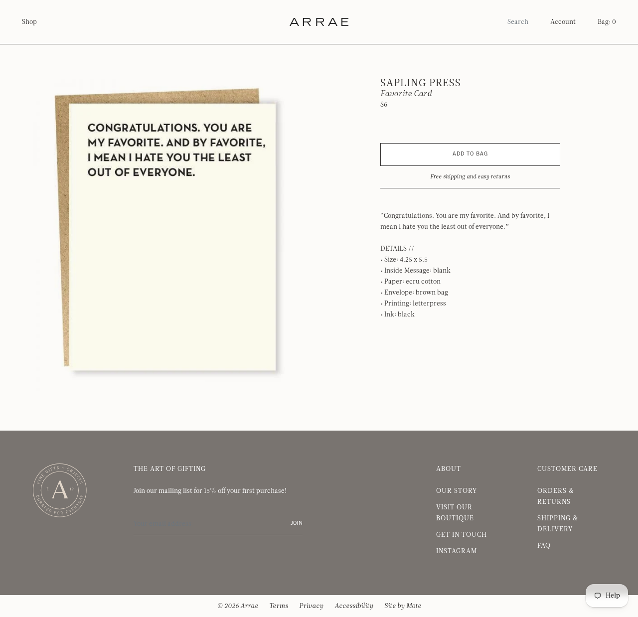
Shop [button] (29, 22)
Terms (278, 606)
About (448, 469)
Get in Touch (461, 535)
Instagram (456, 551)
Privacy (311, 606)
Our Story (456, 491)
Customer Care (567, 469)
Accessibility (353, 606)
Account (563, 22)
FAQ (544, 546)
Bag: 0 (607, 22)
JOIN (297, 523)
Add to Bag (470, 154)
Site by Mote (402, 606)
